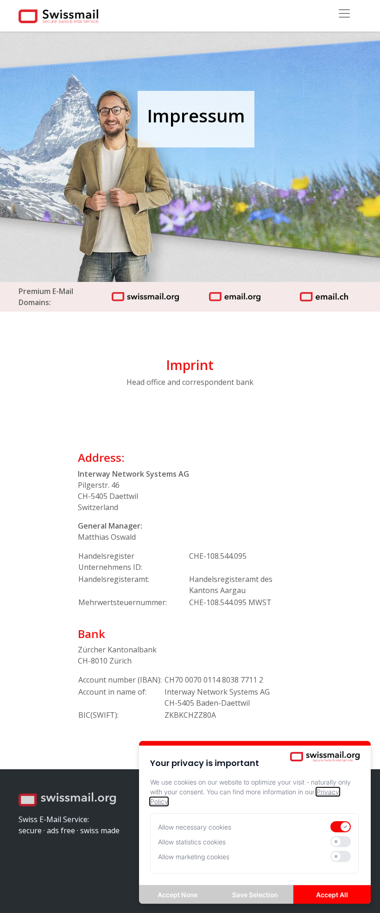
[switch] (340, 826)
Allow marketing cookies (193, 857)
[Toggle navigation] (344, 13)
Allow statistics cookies (192, 842)
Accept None (177, 895)
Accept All (332, 895)
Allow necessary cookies (194, 827)
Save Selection (255, 895)
